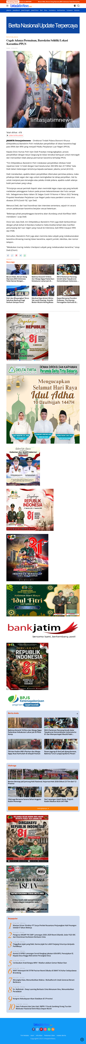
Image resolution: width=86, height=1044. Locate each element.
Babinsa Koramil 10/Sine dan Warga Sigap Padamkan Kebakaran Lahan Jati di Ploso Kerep (43, 279)
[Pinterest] (41, 1029)
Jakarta (16, 37)
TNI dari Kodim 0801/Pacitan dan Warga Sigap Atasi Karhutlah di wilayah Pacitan (24, 752)
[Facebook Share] (8, 255)
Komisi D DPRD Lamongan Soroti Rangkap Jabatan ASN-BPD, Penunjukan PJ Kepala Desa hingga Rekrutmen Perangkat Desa (43, 954)
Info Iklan (39, 1035)
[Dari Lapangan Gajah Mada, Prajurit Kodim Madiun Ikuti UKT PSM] (61, 792)
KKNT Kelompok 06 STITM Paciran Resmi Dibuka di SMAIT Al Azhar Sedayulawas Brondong (45, 972)
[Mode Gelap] (75, 5)
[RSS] (53, 1029)
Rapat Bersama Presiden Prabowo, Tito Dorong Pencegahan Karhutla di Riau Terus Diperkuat (67, 300)
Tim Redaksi (24, 1035)
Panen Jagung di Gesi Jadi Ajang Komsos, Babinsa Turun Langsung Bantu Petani (60, 752)
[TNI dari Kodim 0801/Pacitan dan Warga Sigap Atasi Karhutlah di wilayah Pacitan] (25, 744)
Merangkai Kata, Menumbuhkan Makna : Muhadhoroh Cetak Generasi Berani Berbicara (43, 981)
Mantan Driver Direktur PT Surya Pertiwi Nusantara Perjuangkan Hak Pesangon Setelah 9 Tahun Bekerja (44, 926)
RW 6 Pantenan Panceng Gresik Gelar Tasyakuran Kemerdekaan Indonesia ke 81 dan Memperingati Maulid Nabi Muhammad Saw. (68, 279)
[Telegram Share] (20, 255)
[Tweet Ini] (12, 255)
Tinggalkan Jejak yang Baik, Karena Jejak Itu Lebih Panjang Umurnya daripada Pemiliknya (43, 945)
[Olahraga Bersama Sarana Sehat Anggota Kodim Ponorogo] (25, 792)
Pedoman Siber (49, 1035)
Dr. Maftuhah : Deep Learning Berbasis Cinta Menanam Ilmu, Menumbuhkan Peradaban (43, 990)
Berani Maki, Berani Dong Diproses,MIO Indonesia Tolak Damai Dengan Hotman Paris (16, 279)
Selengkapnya (42, 808)
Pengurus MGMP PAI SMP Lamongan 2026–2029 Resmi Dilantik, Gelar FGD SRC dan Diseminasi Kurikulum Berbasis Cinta (44, 936)
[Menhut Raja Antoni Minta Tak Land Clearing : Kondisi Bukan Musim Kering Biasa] (43, 291)
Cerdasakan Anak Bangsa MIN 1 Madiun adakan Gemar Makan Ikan (40, 963)
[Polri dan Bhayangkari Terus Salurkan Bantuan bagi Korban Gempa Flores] (17, 291)
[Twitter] (37, 1029)
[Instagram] (45, 1029)
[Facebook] (33, 1029)
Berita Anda (9, 37)
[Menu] (7, 5)
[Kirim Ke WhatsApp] (24, 255)
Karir (32, 1035)
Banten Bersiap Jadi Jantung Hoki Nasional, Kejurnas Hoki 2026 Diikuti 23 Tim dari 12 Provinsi (42, 782)
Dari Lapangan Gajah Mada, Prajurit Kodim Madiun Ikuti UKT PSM (58, 800)
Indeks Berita (61, 1035)
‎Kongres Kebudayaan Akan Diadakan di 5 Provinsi (33, 999)
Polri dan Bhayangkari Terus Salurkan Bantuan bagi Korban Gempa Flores (17, 300)
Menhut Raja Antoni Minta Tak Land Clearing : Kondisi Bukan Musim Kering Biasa (42, 300)
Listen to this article (16, 135)
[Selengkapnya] (77, 714)
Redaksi (8, 48)
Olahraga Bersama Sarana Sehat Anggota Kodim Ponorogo (24, 800)
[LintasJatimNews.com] (21, 5)
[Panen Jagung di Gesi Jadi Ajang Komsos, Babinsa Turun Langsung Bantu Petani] (61, 744)
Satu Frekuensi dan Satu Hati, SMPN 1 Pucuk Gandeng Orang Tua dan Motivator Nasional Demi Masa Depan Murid (43, 1007)
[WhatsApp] (49, 1029)
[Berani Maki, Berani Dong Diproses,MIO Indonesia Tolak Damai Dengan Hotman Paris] (17, 269)
